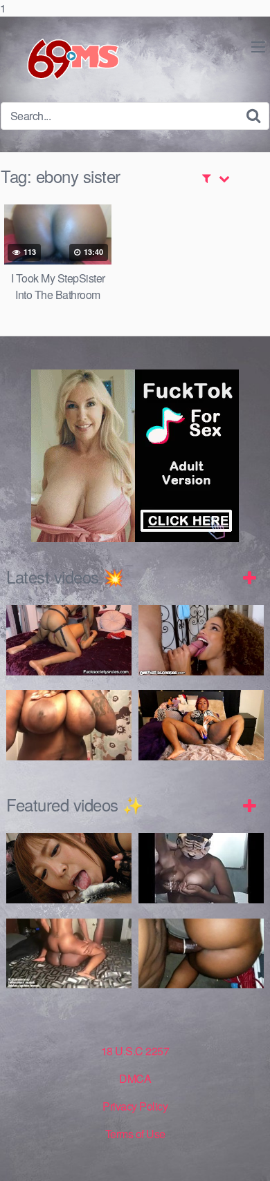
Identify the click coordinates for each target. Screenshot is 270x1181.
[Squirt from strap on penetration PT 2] (69, 640)
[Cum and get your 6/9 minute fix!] (62, 59)
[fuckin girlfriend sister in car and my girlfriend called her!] (201, 954)
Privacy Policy (135, 1106)
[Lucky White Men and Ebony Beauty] (201, 868)
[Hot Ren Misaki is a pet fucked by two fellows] (69, 868)
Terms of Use (135, 1134)
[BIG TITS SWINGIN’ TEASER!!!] (69, 725)
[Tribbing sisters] (69, 954)
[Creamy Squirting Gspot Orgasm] (201, 725)
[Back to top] (246, 1156)
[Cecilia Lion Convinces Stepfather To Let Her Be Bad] (201, 640)
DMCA (135, 1078)
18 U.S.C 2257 (135, 1051)
